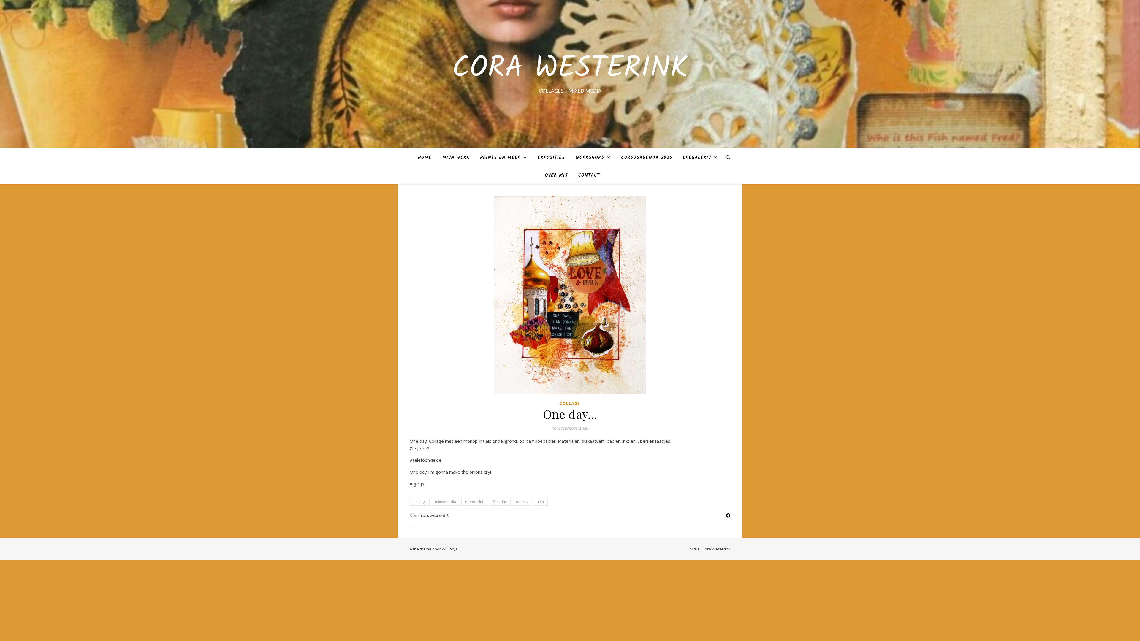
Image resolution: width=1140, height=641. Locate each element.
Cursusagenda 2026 (646, 157)
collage (570, 403)
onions (522, 501)
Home (425, 157)
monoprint (474, 501)
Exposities (551, 157)
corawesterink (435, 515)
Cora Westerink (570, 69)
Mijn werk (455, 157)
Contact (589, 175)
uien (540, 501)
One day (500, 501)
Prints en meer (500, 157)
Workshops (590, 157)
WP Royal (450, 549)
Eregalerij (697, 157)
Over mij (556, 175)
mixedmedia (445, 501)
